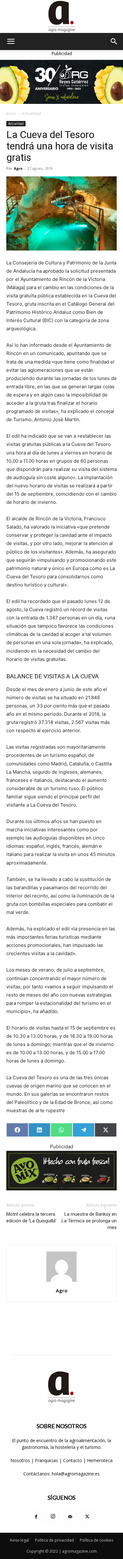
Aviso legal (19, 1540)
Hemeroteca (100, 1460)
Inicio (11, 113)
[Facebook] (36, 1517)
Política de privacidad (54, 1540)
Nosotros (20, 1460)
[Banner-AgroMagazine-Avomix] (61, 1170)
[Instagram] (53, 1516)
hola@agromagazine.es (76, 1474)
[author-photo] (61, 1281)
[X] (87, 1517)
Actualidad (31, 113)
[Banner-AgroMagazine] (61, 82)
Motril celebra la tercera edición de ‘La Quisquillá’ (31, 1217)
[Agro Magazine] (61, 16)
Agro (18, 168)
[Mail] (70, 1517)
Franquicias (46, 1460)
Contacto (73, 1460)
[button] (11, 41)
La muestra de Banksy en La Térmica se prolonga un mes (89, 1220)
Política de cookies (96, 1540)
